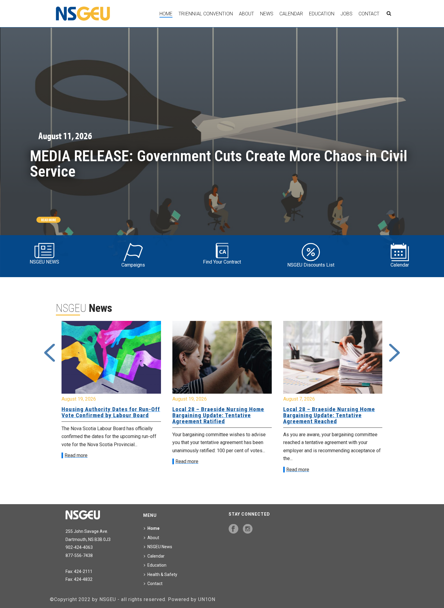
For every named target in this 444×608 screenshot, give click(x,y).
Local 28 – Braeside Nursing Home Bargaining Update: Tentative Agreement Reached (329, 415)
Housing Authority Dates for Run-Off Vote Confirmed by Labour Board (111, 412)
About (246, 14)
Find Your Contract (222, 262)
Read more (76, 455)
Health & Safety (162, 574)
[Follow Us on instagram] (248, 529)
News (266, 14)
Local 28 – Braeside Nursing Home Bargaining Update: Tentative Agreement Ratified (218, 415)
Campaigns (133, 265)
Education (321, 14)
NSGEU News (159, 546)
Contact (369, 14)
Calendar (291, 14)
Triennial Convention (206, 14)
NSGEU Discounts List (310, 265)
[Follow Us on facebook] (233, 529)
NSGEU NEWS (44, 262)
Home (165, 14)
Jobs (346, 14)
